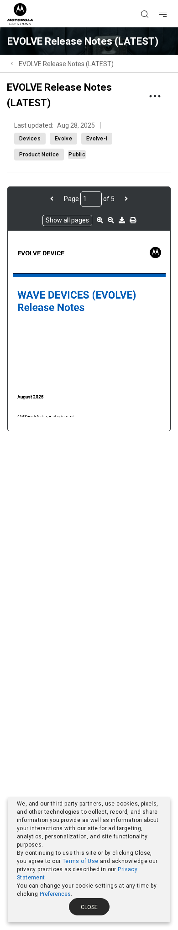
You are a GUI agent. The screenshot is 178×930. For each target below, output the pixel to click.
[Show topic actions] (155, 96)
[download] (121, 220)
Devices (30, 138)
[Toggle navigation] (170, 0)
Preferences (55, 894)
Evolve (63, 138)
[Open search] (156, 0)
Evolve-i (96, 138)
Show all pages (67, 220)
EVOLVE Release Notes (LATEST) (66, 63)
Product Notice (39, 154)
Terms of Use (81, 861)
